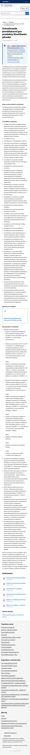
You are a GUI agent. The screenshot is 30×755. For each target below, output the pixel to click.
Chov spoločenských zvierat (9, 665)
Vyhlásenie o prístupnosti (10, 733)
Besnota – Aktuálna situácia (9, 630)
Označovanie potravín (7, 650)
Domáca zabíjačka (6, 647)
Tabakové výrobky (6, 668)
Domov (4, 22)
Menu (25, 9)
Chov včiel (4, 635)
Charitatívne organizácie (8, 675)
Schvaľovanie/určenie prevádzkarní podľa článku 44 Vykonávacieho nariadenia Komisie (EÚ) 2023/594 (14, 705)
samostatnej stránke (13, 62)
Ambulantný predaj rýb (7, 627)
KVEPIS (21, 48)
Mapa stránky (7, 735)
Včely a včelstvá (5, 673)
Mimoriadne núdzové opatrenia (10, 652)
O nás (2, 716)
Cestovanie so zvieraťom (8, 640)
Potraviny (11, 22)
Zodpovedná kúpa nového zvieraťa (11, 637)
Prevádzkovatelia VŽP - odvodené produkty (13, 683)
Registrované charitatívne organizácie (12, 678)
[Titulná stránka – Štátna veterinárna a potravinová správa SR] (7, 5)
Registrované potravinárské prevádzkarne (13, 680)
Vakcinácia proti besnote (8, 645)
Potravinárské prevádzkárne (9, 670)
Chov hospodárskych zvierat (9, 663)
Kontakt (3, 718)
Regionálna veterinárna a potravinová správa (14, 723)
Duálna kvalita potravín (8, 632)
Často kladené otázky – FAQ (9, 654)
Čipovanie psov (5, 642)
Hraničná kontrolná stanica (9, 721)
